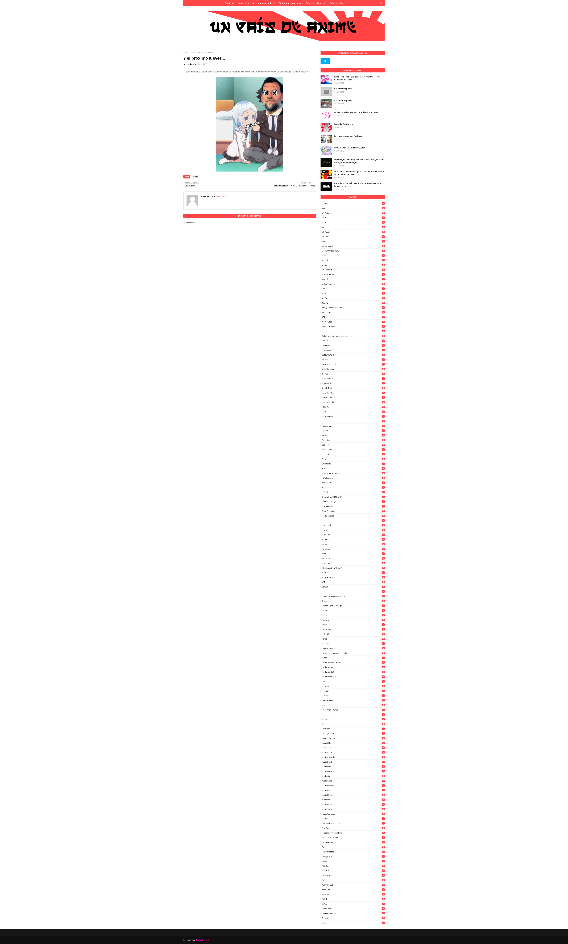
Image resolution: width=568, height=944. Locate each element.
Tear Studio (353, 828)
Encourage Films (353, 402)
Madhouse (353, 539)
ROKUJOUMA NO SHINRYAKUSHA (349, 147)
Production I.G (353, 667)
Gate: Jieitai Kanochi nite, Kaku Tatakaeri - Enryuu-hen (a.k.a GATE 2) (357, 184)
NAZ (353, 582)
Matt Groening (353, 558)
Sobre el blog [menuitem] (336, 3)
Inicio (185, 52)
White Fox (353, 889)
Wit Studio (353, 894)
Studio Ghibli (353, 781)
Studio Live (353, 799)
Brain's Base (353, 322)
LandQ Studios (353, 516)
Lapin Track (353, 525)
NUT (353, 591)
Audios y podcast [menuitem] (266, 3)
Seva (353, 705)
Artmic (353, 265)
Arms (353, 255)
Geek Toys (353, 445)
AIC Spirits (353, 236)
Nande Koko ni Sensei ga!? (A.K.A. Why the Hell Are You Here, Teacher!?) (357, 78)
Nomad (353, 587)
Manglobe (353, 549)
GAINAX (353, 430)
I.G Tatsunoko (353, 478)
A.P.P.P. (353, 217)
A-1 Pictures (353, 213)
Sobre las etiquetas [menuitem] (316, 3)
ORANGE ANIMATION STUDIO (353, 596)
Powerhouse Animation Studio (353, 653)
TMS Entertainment (353, 842)
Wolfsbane (353, 899)
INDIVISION (353, 482)
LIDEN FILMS (353, 535)
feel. (353, 421)
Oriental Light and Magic (353, 605)
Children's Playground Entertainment (353, 336)
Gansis (353, 435)
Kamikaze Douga (353, 501)
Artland (353, 260)
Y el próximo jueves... (344, 88)
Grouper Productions (353, 473)
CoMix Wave (353, 350)
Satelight (353, 695)
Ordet (353, 601)
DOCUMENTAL (353, 378)
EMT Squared (353, 397)
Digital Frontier (353, 369)
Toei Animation (353, 852)
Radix (353, 681)
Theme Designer (203, 940)
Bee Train (353, 298)
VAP (353, 880)
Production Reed (353, 676)
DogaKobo (353, 383)
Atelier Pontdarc (353, 284)
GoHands (353, 454)
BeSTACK (353, 303)
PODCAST (353, 643)
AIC (353, 227)
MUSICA (353, 572)
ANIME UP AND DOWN (353, 251)
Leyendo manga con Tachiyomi (349, 136)
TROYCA (353, 866)
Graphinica (353, 464)
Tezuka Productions (353, 837)
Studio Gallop (353, 771)
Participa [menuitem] (229, 3)
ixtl (353, 487)
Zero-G (353, 918)
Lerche (353, 530)
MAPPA (353, 553)
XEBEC (353, 904)
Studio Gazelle (353, 776)
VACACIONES (353, 875)
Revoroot (353, 686)
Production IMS (353, 672)
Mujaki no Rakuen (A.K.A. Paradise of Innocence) (356, 112)
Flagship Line (353, 426)
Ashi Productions (353, 274)
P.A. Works (353, 610)
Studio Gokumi (353, 785)
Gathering (353, 440)
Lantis (353, 520)
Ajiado (353, 241)
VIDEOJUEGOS (353, 885)
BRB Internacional (353, 326)
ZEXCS (353, 923)
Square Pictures (353, 738)
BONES (353, 317)
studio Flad (353, 766)
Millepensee (353, 563)
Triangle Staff (353, 856)
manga (353, 544)
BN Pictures (353, 312)
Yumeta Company (353, 913)
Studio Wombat (353, 814)
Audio (353, 288)
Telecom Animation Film (353, 833)
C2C (353, 331)
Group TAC (353, 468)
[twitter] (325, 61)
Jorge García (190, 64)
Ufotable (353, 870)
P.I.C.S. (353, 615)
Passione (353, 620)
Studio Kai (353, 790)
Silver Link (353, 729)
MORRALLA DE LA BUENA (353, 568)
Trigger (353, 861)
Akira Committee (353, 246)
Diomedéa (353, 374)
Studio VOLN (353, 809)
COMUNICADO (353, 355)
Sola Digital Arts (353, 733)
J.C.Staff (353, 492)
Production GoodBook (353, 662)
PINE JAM (353, 634)
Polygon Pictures (353, 648)
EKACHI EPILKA (353, 393)
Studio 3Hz (353, 743)
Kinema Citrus (353, 506)
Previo (192, 52)
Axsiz (353, 293)
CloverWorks (353, 345)
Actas (353, 222)
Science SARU (353, 700)
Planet (353, 639)
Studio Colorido (353, 757)
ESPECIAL (353, 407)
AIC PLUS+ (353, 232)
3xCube (353, 203)
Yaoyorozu (353, 908)
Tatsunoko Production (353, 823)
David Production (353, 364)
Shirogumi (353, 719)
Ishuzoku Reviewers (343, 124)
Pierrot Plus (353, 629)
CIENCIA (353, 341)
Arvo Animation (353, 270)
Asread (353, 279)
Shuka (353, 724)
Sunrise (353, 818)
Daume (353, 359)
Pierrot (353, 624)
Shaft (353, 714)
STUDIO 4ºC (353, 747)
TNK (353, 847)
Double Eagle (353, 388)
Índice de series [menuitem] (246, 3)
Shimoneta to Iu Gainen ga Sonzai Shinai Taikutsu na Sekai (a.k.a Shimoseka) (359, 173)
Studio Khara (353, 795)
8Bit (353, 208)
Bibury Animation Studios (353, 307)
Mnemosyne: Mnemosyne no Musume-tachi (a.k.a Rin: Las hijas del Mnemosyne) (359, 161)
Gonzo (353, 459)
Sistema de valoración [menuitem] (290, 3)
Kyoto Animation (353, 511)
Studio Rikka (353, 804)
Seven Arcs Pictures (353, 710)
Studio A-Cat (353, 752)
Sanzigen (353, 691)
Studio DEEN (353, 762)
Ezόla (353, 411)
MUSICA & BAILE (353, 577)
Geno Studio (353, 449)
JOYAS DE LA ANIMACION (353, 497)
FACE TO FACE (353, 416)
